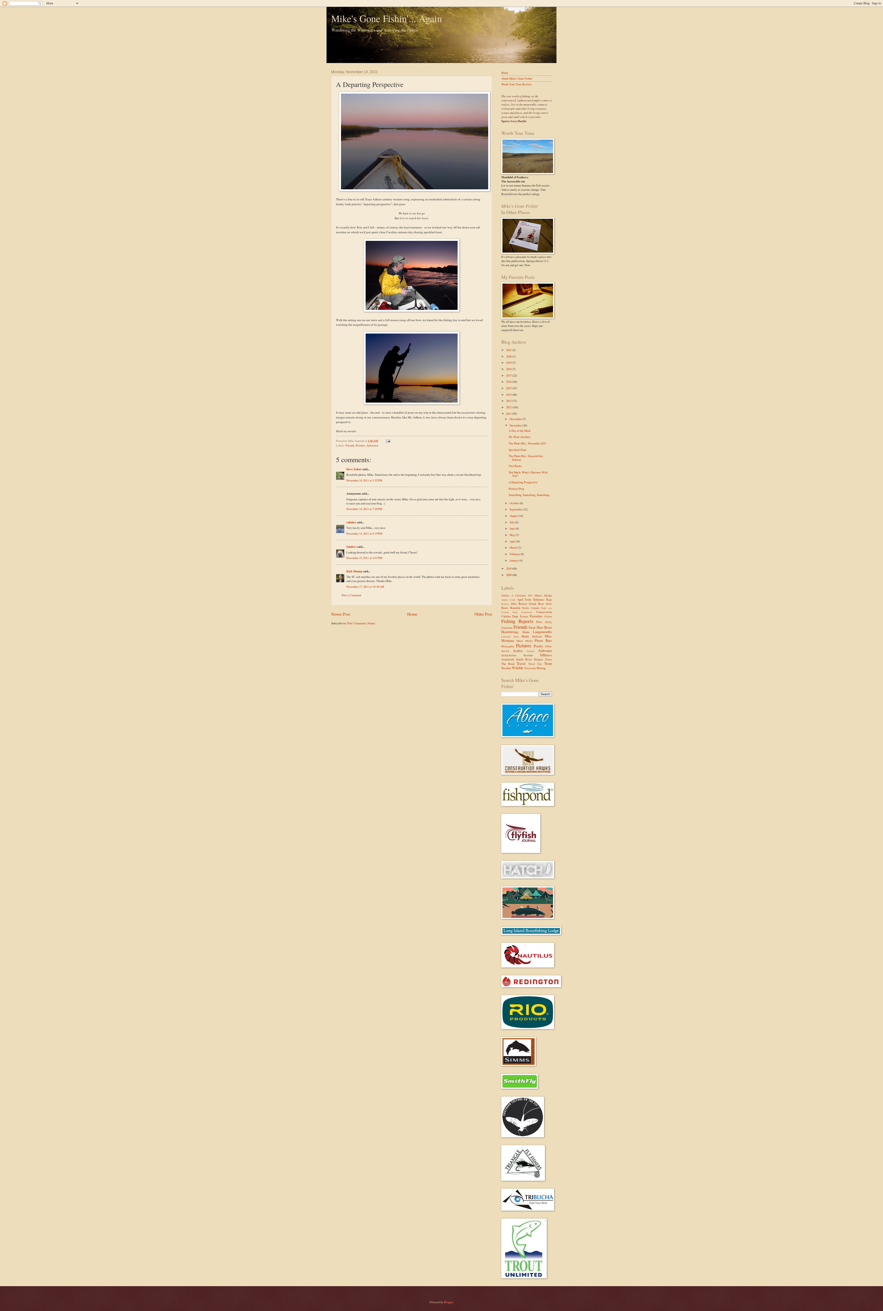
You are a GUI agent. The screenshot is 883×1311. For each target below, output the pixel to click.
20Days (505, 595)
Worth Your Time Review (516, 84)
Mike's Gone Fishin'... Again (386, 18)
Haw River (544, 627)
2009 (509, 575)
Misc (548, 636)
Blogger (448, 1302)
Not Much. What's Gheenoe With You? (528, 474)
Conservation (544, 612)
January (514, 560)
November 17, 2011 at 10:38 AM (365, 587)
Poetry (538, 646)
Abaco (538, 595)
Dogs (515, 616)
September (516, 509)
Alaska (548, 595)
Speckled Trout (517, 450)
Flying (548, 622)
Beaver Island (527, 604)
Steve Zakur (354, 469)
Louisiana (506, 636)
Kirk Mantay (354, 571)
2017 (509, 375)
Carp (543, 608)
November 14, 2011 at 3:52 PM (364, 480)
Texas (548, 659)
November (516, 425)
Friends (350, 445)
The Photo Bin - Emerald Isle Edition (526, 457)
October (515, 503)
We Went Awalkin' (519, 437)
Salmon (530, 651)
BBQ (513, 603)
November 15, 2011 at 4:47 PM (364, 558)
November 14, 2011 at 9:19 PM (364, 533)
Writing (540, 668)
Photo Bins (543, 640)
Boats (504, 608)
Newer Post (340, 614)
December (516, 419)
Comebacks (526, 612)
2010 (509, 568)
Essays (524, 616)
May (513, 535)
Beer (541, 604)
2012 (509, 407)
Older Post (483, 614)
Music (519, 641)
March (514, 547)
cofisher (351, 522)
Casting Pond (509, 612)
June (513, 528)
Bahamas (538, 599)
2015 (509, 388)
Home (412, 614)
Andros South (508, 599)
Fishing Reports (517, 621)
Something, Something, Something (529, 495)
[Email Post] (387, 441)
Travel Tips (535, 664)
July (512, 522)
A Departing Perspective (523, 482)
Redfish (517, 651)
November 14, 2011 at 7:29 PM (364, 509)
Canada (535, 608)
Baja (549, 599)
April (513, 541)
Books (525, 608)
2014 (509, 394)
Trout (548, 663)
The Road (507, 664)
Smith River (524, 659)
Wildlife (517, 668)
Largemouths (542, 631)
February (515, 554)
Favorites (536, 616)
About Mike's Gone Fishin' (516, 78)
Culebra (506, 616)
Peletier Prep (516, 489)
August (514, 516)
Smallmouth (507, 659)
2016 (509, 382)
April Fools (524, 599)
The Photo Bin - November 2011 (527, 443)
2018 (509, 369)
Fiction (548, 616)
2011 (509, 414)
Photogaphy (507, 646)
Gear (532, 627)
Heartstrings (510, 631)
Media (525, 636)
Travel (521, 663)
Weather (506, 668)
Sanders (351, 547)
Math (516, 636)
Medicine (537, 636)
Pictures (360, 445)
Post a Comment (351, 595)
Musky (529, 641)
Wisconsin (530, 668)
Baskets (505, 603)
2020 (509, 356)
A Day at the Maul (519, 431)
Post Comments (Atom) (361, 623)
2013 (509, 401)
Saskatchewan (508, 655)
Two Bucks (515, 466)
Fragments (507, 627)
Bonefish (515, 608)
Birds (549, 603)
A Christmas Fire (521, 595)
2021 (509, 350)
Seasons (528, 655)
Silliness (546, 655)
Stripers (538, 659)
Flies (539, 622)
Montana (507, 640)
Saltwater (372, 445)
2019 (509, 362)
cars (550, 608)
